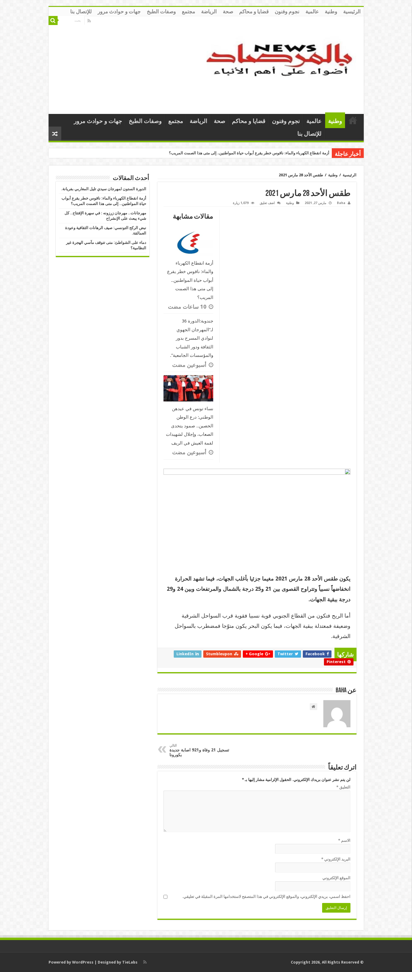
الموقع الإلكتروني (336, 878)
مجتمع (188, 11)
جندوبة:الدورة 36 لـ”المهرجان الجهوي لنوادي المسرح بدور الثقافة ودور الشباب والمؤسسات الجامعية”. (191, 338)
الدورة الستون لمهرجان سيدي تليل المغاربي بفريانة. (103, 189)
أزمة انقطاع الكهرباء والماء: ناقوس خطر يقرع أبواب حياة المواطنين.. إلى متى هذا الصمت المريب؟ (249, 153)
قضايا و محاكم (254, 11)
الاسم (344, 840)
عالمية (312, 11)
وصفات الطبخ (161, 11)
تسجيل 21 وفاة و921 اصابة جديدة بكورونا (199, 750)
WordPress (82, 962)
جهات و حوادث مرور (119, 11)
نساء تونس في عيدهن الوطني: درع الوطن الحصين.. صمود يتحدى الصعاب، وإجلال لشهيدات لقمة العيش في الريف (189, 426)
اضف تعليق (267, 203)
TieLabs (130, 962)
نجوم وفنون (287, 11)
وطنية (331, 11)
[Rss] (89, 20)
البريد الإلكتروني (335, 859)
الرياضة (209, 11)
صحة (228, 11)
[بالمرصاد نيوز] (283, 64)
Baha (341, 203)
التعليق (343, 787)
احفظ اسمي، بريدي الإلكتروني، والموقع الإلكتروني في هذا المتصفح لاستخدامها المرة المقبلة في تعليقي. (266, 896)
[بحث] (53, 20)
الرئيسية (352, 11)
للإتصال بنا (81, 11)
